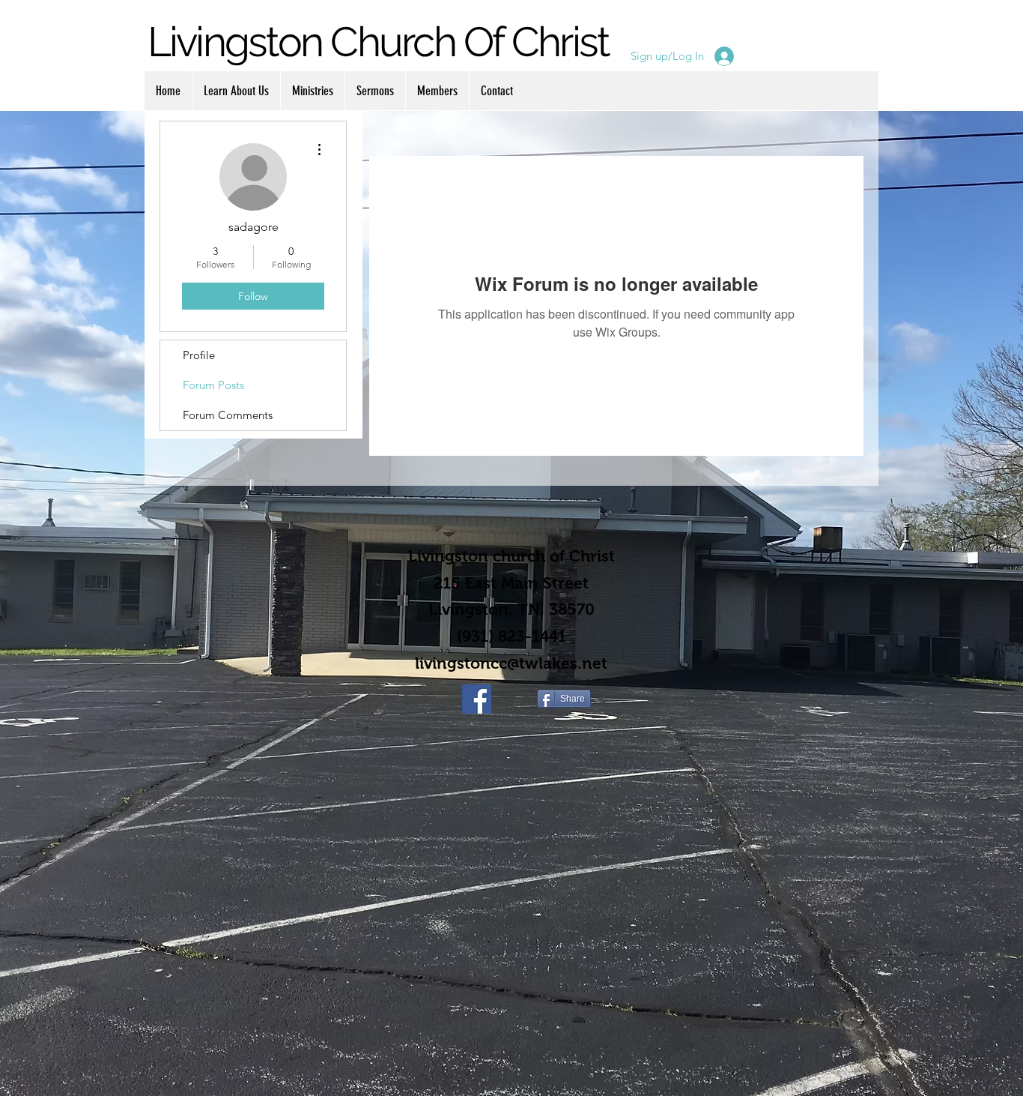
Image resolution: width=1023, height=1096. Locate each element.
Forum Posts (213, 385)
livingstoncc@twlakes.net (511, 663)
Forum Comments (228, 415)
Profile (199, 355)
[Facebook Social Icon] (476, 699)
